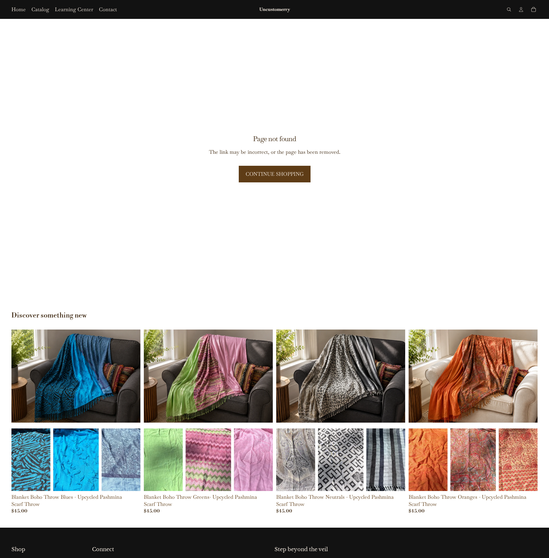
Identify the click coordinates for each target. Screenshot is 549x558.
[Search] (509, 9)
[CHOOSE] (131, 482)
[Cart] (533, 9)
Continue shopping (275, 174)
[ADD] (264, 482)
